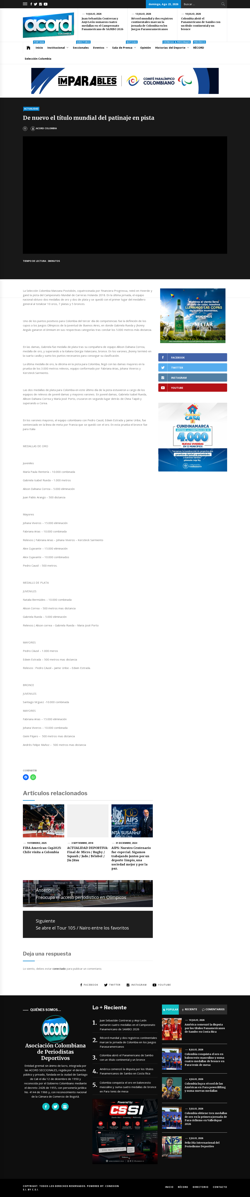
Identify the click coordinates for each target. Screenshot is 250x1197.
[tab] (170, 1009)
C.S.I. (35, 1189)
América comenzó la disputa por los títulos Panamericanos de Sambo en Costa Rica (126, 1071)
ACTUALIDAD (31, 108)
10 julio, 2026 (193, 13)
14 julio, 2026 (94, 13)
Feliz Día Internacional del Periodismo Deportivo (202, 1144)
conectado (59, 968)
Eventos (98, 47)
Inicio (39, 45)
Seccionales (81, 45)
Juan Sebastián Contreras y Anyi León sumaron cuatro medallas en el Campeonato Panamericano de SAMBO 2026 (102, 24)
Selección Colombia (38, 58)
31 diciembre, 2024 (126, 843)
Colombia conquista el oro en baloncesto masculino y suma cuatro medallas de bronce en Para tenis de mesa (128, 1087)
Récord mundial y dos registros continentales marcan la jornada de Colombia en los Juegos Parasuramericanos (152, 24)
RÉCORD (199, 45)
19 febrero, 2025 (37, 843)
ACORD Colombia (46, 128)
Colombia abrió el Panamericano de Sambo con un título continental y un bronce (200, 24)
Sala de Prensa (124, 45)
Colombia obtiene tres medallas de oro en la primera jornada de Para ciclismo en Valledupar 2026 (206, 1119)
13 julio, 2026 (143, 13)
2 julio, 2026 (196, 1138)
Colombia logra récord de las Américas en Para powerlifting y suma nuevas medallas (205, 1087)
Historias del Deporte (172, 45)
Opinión (145, 47)
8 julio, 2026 (196, 1049)
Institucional (56, 47)
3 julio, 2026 (196, 1108)
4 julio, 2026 (196, 1079)
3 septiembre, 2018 (82, 843)
